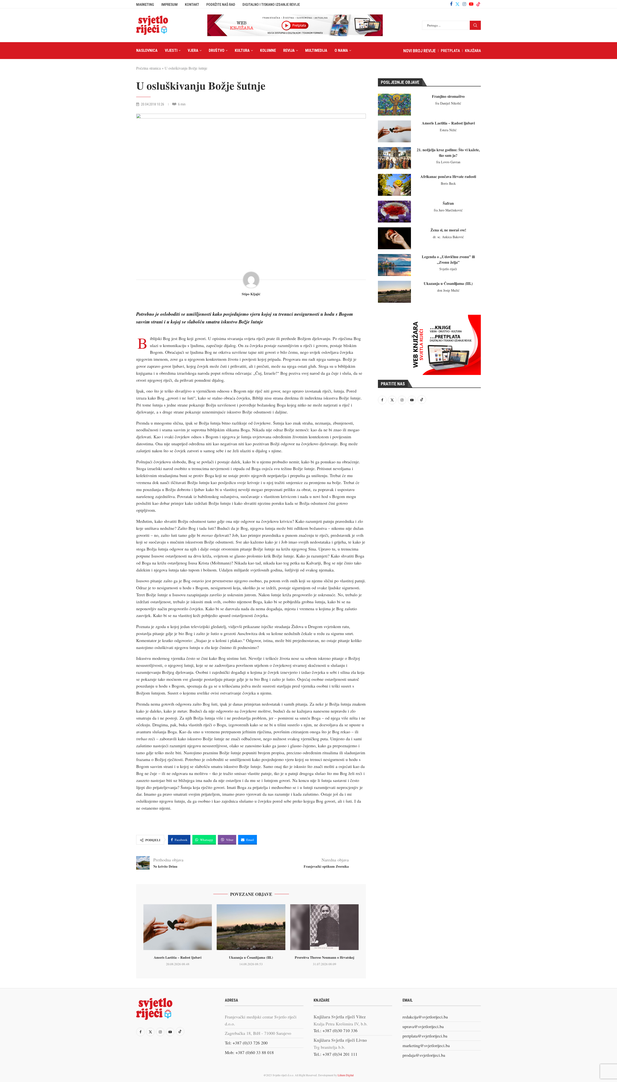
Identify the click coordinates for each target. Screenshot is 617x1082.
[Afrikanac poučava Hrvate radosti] (394, 185)
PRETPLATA (450, 50)
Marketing (145, 4)
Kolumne (268, 50)
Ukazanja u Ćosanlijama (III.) (251, 957)
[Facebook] (451, 4)
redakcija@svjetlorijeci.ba (425, 1017)
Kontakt (192, 4)
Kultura (242, 50)
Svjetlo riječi (448, 269)
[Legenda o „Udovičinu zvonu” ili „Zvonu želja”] (394, 265)
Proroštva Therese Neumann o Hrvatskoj (324, 957)
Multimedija (316, 50)
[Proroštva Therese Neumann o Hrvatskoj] (324, 927)
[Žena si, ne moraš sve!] (394, 238)
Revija (289, 50)
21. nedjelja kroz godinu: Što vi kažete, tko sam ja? (448, 152)
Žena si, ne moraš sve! (448, 230)
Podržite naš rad (220, 4)
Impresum (169, 4)
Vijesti (171, 50)
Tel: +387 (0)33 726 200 (246, 1043)
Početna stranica (148, 68)
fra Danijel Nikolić (448, 103)
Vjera (193, 50)
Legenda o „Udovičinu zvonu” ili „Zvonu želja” (448, 259)
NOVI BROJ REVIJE (419, 50)
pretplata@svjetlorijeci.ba (424, 1036)
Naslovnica (147, 50)
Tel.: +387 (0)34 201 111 (335, 1054)
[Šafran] (394, 212)
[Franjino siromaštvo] (394, 105)
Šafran (448, 203)
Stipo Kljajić (251, 294)
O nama (341, 50)
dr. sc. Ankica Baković (448, 237)
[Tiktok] (478, 4)
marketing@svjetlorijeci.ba (426, 1045)
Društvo (216, 50)
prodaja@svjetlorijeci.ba (423, 1055)
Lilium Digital (346, 1075)
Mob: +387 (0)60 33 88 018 (249, 1052)
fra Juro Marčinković (448, 210)
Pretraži (475, 25)
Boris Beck (448, 183)
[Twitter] (457, 4)
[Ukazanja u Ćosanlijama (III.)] (251, 927)
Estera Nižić (448, 130)
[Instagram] (464, 4)
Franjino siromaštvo (448, 96)
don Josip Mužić (448, 290)
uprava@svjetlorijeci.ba (423, 1026)
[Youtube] (471, 4)
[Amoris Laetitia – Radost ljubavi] (177, 927)
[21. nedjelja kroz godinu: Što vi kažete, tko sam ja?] (394, 158)
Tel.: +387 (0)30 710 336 (335, 1030)
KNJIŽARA (473, 50)
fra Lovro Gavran (448, 162)
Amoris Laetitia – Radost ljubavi (177, 957)
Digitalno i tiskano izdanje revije (271, 4)
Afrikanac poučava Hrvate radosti (448, 176)
